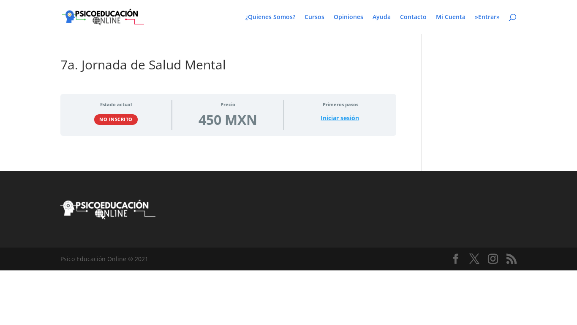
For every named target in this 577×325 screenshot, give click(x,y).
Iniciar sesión (340, 118)
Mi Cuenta (450, 17)
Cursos (314, 17)
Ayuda (382, 17)
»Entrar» (487, 17)
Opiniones (348, 17)
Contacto (413, 17)
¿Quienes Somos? (270, 17)
